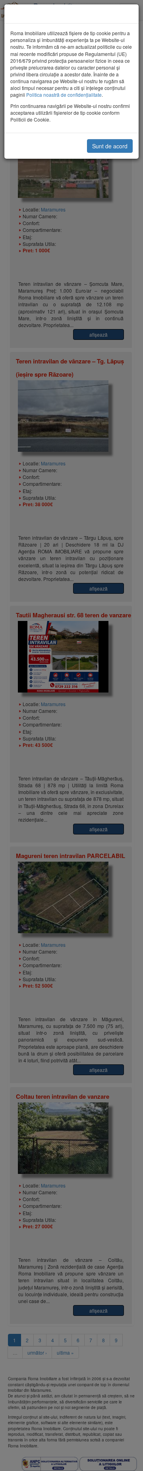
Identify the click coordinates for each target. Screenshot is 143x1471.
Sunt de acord (110, 146)
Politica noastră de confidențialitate (64, 94)
